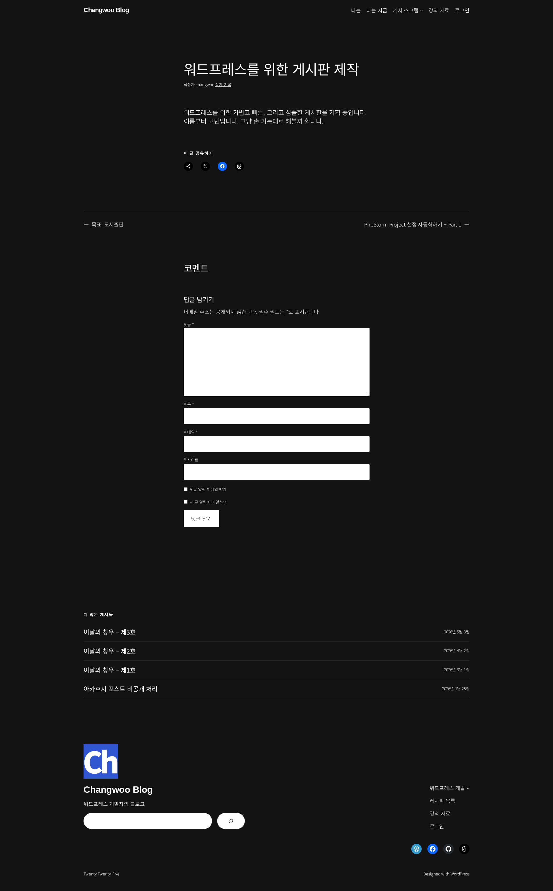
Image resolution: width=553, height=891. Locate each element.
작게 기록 (223, 84)
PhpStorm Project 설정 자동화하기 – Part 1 (412, 224)
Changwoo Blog (106, 10)
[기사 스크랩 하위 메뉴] (421, 10)
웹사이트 (191, 460)
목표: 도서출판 (108, 224)
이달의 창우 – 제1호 (110, 669)
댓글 (189, 324)
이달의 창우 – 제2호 (110, 650)
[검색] (231, 821)
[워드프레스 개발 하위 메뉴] (467, 788)
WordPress (459, 874)
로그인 (462, 10)
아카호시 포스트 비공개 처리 (121, 688)
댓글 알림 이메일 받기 (208, 489)
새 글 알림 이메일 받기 (209, 502)
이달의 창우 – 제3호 (110, 631)
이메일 (191, 432)
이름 (189, 404)
